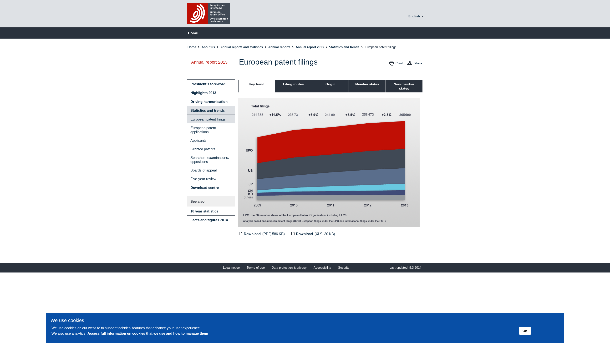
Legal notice (231, 267)
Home (193, 33)
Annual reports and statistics (241, 47)
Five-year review (203, 179)
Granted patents (202, 149)
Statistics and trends (344, 47)
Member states (367, 84)
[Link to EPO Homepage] (208, 25)
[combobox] (417, 16)
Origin (330, 84)
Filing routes (293, 84)
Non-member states (404, 86)
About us (208, 47)
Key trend (256, 84)
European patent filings (208, 119)
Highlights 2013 (203, 93)
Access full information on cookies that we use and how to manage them (147, 333)
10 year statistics (204, 211)
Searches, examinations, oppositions (209, 160)
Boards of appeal (203, 170)
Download (252, 234)
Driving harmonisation (209, 102)
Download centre (204, 188)
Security (344, 267)
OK (525, 331)
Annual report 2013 (310, 47)
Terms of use (256, 267)
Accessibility (322, 267)
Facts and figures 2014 (209, 220)
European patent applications (203, 130)
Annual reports (279, 47)
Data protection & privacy (289, 267)
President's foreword (207, 84)
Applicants (198, 140)
